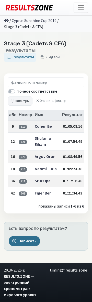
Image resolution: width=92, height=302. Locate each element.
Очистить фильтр (53, 101)
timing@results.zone (68, 270)
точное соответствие (37, 91)
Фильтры (22, 101)
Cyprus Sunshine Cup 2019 (34, 21)
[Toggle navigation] (81, 8)
